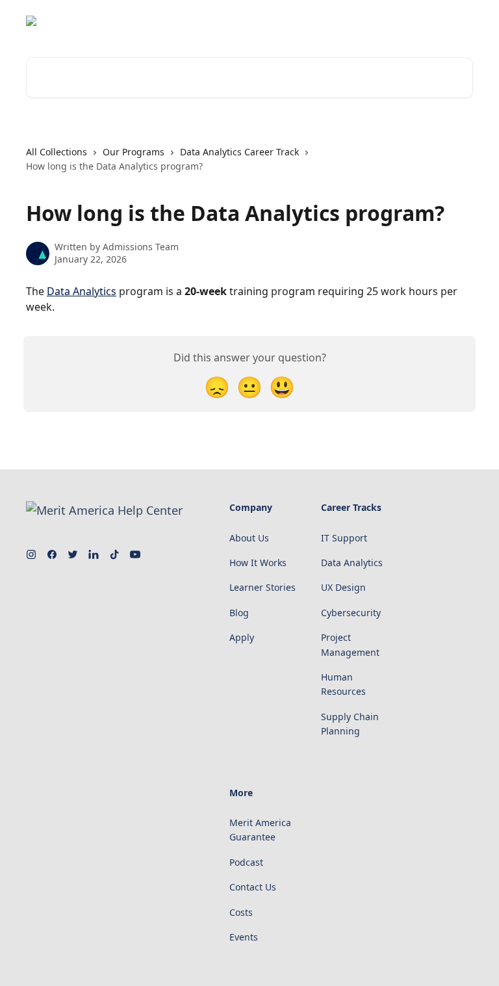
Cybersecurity (351, 612)
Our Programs (133, 152)
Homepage (440, 20)
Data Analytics (81, 291)
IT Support (344, 538)
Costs (241, 912)
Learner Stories (262, 587)
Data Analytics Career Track (239, 152)
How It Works (258, 562)
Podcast (246, 862)
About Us (249, 538)
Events (243, 937)
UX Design (343, 587)
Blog (239, 612)
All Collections (56, 152)
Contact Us (252, 887)
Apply (241, 637)
